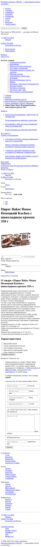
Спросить (9, 447)
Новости (4, 111)
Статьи (7, 509)
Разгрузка (8, 472)
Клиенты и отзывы (12, 463)
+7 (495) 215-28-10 (31, 368)
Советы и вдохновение (9, 135)
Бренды (8, 501)
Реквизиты (9, 459)
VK (6, 202)
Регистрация (10, 49)
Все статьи (5, 162)
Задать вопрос (10, 24)
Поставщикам (10, 494)
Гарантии (8, 14)
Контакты (9, 22)
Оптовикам (9, 16)
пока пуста (5, 56)
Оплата (8, 8)
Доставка (8, 10)
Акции (7, 18)
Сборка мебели (11, 476)
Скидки (8, 486)
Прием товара (10, 474)
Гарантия (8, 503)
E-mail (31, 404)
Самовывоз (9, 12)
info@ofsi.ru (9, 189)
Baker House (9, 272)
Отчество (31, 386)
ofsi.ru (7, 185)
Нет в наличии (29, 257)
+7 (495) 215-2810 (7, 173)
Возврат (8, 505)
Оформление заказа (12, 490)
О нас (7, 20)
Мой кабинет (10, 51)
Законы (8, 507)
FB (6, 204)
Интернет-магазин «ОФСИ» (11, 543)
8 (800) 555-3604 (7, 177)
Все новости (5, 133)
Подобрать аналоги (8, 354)
